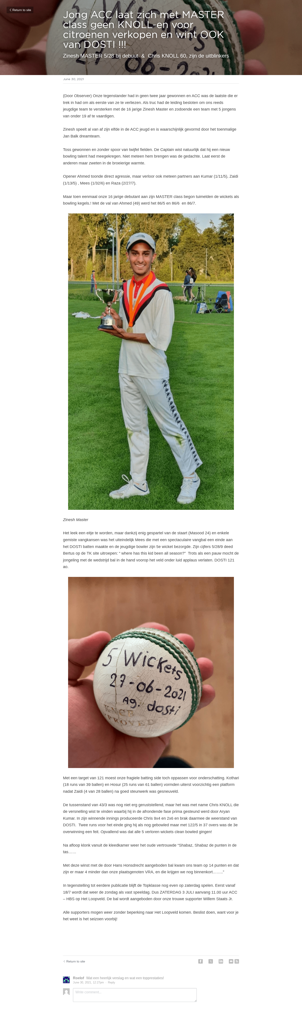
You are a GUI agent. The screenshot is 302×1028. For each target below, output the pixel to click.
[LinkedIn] (221, 961)
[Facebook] (200, 961)
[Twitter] (210, 961)
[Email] (231, 961)
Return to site (21, 10)
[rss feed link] (237, 961)
